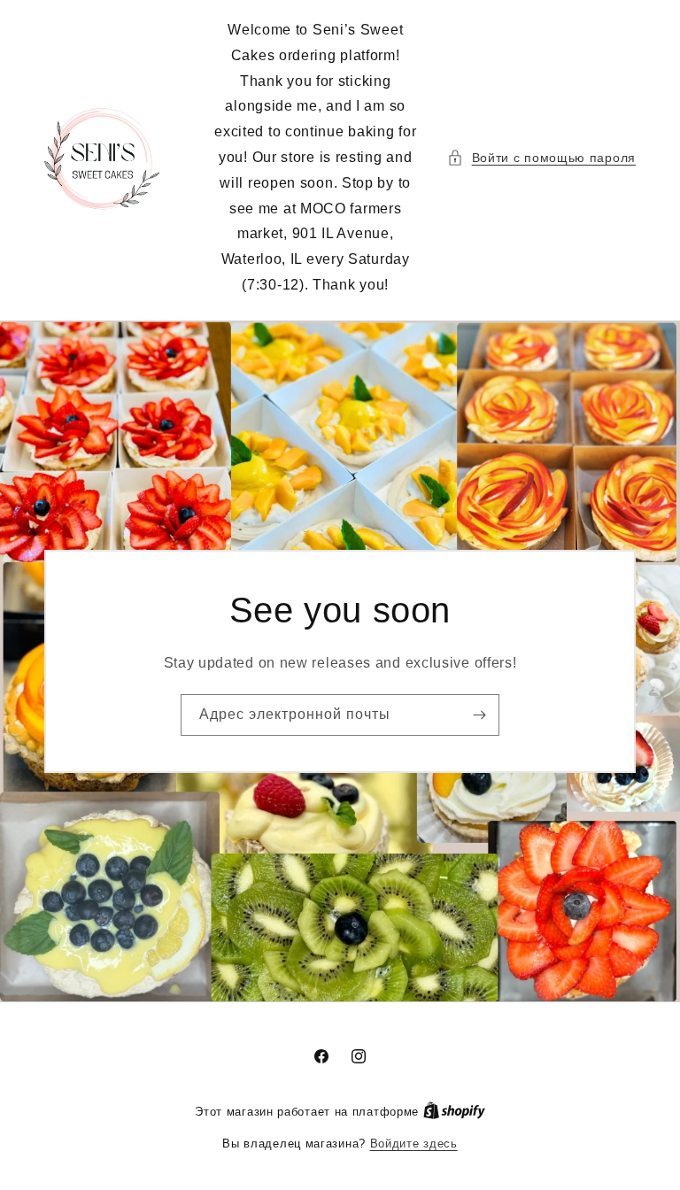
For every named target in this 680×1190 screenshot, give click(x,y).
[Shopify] (454, 1111)
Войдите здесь (414, 1143)
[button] (541, 158)
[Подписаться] (479, 715)
